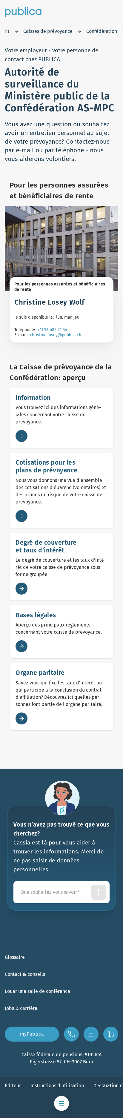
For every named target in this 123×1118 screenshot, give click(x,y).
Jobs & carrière (21, 1008)
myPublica (32, 1034)
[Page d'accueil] (7, 31)
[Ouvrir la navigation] (61, 1103)
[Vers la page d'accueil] (23, 12)
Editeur (13, 1085)
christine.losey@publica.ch (55, 334)
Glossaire (15, 957)
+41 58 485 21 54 (52, 329)
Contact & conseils (25, 974)
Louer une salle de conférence (37, 991)
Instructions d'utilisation (57, 1085)
